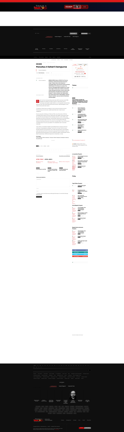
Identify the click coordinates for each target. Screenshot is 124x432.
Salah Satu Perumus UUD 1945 (87, 401)
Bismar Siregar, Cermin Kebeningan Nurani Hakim (82, 213)
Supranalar (79, 117)
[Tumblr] (53, 75)
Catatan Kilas (79, 132)
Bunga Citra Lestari (87, 49)
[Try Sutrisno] (51, 43)
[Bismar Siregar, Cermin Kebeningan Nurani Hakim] (74, 214)
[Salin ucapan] (85, 76)
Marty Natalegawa (73, 49)
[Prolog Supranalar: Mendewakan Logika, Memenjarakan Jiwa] (74, 116)
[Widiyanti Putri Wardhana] (80, 43)
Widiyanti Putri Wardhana (80, 49)
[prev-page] (36, 173)
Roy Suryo (43, 48)
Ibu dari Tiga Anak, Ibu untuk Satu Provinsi (51, 401)
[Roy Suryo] (43, 43)
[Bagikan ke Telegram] (81, 76)
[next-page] (38, 173)
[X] (81, 57)
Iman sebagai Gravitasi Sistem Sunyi (83, 157)
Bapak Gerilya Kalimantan (80, 400)
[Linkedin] (46, 75)
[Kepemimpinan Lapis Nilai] (41, 164)
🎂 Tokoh (74, 64)
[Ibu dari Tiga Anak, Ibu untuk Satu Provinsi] (51, 395)
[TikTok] (79, 57)
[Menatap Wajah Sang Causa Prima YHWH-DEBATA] (74, 121)
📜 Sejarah (80, 64)
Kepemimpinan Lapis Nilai (41, 169)
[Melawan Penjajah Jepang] (43, 395)
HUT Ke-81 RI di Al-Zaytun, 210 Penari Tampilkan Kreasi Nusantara (81, 109)
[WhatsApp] (44, 75)
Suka (86, 250)
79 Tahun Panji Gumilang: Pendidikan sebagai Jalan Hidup (52, 170)
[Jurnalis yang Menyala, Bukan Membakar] (64, 164)
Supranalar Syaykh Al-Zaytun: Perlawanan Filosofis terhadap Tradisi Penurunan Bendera (80, 101)
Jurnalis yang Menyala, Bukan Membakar (63, 170)
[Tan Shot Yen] (58, 43)
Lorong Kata (79, 158)
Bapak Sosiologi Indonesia (36, 400)
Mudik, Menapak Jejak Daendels (82, 241)
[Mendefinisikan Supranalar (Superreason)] (74, 126)
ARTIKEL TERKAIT (40, 159)
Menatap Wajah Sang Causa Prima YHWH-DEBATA (82, 120)
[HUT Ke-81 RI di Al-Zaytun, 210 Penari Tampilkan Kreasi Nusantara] (74, 109)
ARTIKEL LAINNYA (48, 159)
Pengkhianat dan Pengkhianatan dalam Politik (82, 191)
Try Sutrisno (51, 48)
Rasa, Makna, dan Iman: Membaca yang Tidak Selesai (83, 161)
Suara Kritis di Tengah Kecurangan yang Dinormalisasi (66, 402)
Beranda (37, 62)
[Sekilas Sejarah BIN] (74, 187)
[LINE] (57, 75)
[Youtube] (83, 57)
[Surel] (48, 75)
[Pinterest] (42, 75)
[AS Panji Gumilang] (36, 43)
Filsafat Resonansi (81, 166)
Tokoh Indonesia (74, 104)
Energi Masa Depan (82, 218)
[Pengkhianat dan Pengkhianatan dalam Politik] (74, 192)
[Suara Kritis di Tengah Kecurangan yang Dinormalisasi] (65, 395)
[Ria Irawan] (65, 43)
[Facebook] (77, 57)
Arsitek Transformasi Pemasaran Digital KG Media (72, 401)
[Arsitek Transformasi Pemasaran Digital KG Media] (72, 395)
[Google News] (85, 57)
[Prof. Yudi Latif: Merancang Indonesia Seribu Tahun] (74, 199)
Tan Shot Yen (58, 48)
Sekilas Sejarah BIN (82, 185)
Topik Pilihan (79, 186)
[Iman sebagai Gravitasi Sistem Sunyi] (74, 158)
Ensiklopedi (44, 62)
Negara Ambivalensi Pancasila (82, 131)
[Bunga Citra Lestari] (87, 43)
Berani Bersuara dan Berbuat (64, 156)
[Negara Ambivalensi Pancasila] (74, 132)
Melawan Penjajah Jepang (44, 400)
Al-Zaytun (79, 198)
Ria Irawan (65, 48)
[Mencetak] (50, 75)
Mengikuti (85, 252)
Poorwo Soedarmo (42, 70)
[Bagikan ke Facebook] (79, 76)
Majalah (79, 210)
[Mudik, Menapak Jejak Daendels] (74, 242)
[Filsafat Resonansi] (74, 168)
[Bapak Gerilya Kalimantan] (80, 395)
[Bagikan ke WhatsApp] (75, 76)
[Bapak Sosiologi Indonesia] (36, 395)
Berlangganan (85, 256)
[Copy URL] (62, 75)
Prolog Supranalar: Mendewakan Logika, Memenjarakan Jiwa (82, 115)
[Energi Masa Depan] (74, 220)
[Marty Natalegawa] (72, 43)
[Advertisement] (62, 19)
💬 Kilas (85, 64)
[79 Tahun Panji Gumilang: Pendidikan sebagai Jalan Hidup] (53, 164)
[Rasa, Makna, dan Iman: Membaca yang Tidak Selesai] (74, 164)
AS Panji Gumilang (36, 49)
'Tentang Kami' (57, 429)
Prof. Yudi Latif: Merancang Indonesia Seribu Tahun (82, 196)
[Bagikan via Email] (83, 76)
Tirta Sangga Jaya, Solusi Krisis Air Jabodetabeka (82, 208)
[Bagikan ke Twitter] (77, 76)
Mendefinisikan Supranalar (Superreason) (81, 125)
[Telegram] (55, 75)
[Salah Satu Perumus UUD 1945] (87, 395)
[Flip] (59, 75)
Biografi (41, 62)
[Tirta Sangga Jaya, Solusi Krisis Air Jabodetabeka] (74, 209)
